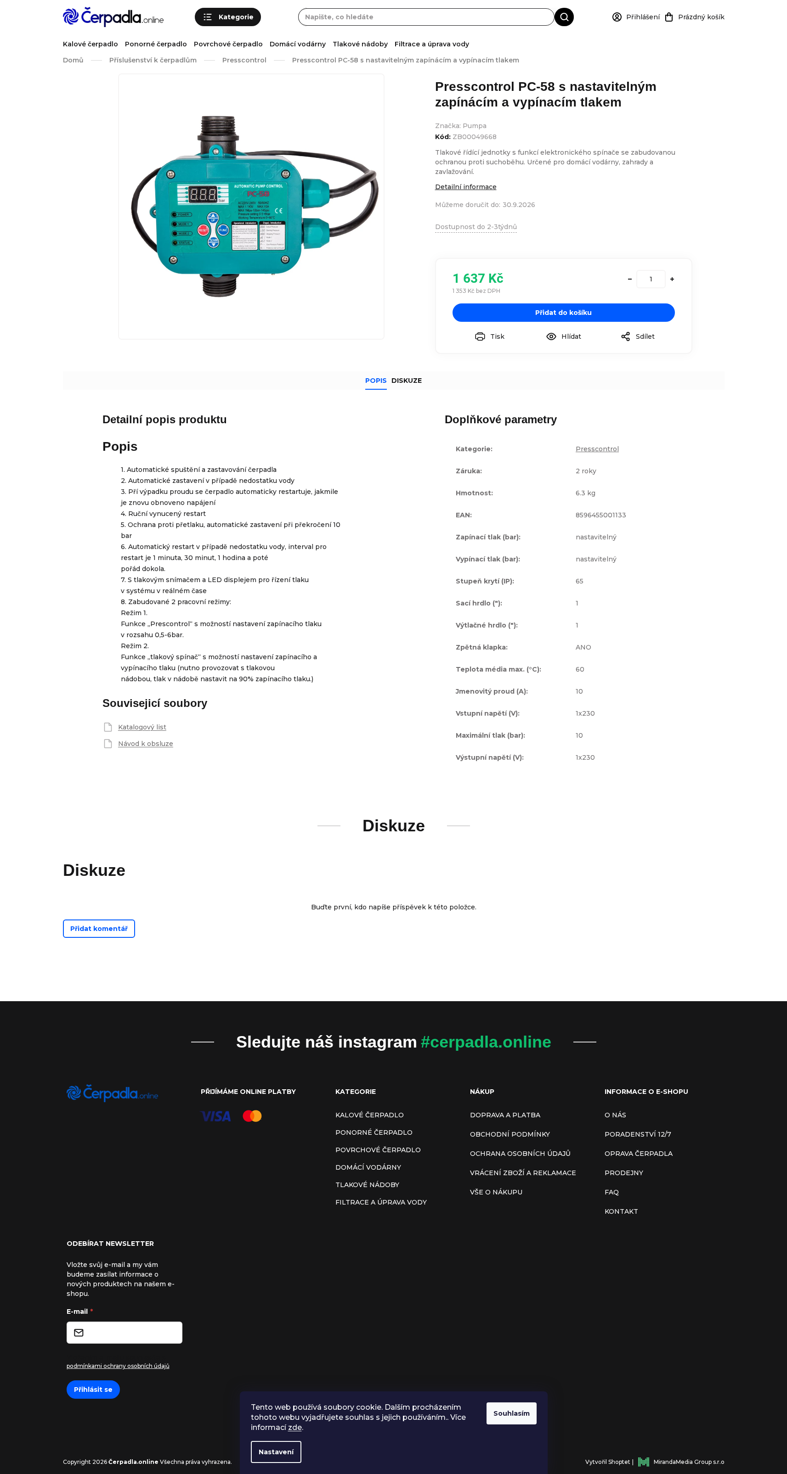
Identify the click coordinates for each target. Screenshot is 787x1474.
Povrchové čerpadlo (228, 44)
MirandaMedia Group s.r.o (689, 1461)
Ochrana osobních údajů (520, 1153)
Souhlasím (511, 1413)
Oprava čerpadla (639, 1153)
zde (295, 1427)
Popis (376, 380)
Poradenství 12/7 (638, 1134)
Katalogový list (142, 727)
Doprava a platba (505, 1115)
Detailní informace (466, 187)
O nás (615, 1115)
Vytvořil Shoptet (607, 1461)
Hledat (564, 17)
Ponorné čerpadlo (156, 44)
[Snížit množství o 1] (630, 279)
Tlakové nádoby (360, 44)
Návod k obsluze (145, 744)
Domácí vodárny (298, 44)
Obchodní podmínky (510, 1134)
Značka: (461, 126)
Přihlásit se (93, 1389)
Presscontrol (597, 449)
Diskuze (406, 380)
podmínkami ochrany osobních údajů (118, 1365)
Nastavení (276, 1452)
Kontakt (621, 1211)
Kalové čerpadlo (90, 44)
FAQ (612, 1192)
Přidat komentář (99, 929)
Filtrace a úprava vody (432, 44)
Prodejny (624, 1173)
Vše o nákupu (496, 1192)
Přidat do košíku (563, 312)
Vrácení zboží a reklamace (523, 1173)
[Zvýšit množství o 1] (672, 279)
